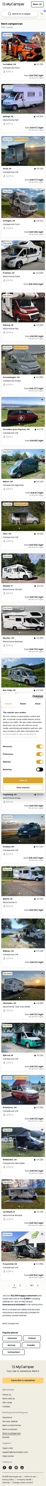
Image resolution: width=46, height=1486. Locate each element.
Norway (11, 1345)
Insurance (7, 1417)
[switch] (39, 754)
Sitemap (6, 1482)
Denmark (12, 1338)
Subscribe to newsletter (23, 1380)
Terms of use (30, 1476)
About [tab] (37, 704)
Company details (24, 1479)
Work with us (8, 1398)
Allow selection (23, 787)
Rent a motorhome (11, 1425)
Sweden (31, 1345)
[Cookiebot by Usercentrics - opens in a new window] (32, 696)
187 (31, 1285)
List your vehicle (10, 1421)
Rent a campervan (11, 1433)
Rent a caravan (9, 1429)
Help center (8, 1456)
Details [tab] (23, 704)
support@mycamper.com (15, 1452)
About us (6, 1394)
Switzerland (14, 1352)
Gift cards (7, 1402)
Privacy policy (8, 1479)
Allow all (23, 780)
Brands (5, 1437)
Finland (32, 1338)
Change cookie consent (22, 1482)
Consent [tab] (8, 704)
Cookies (6, 1406)
